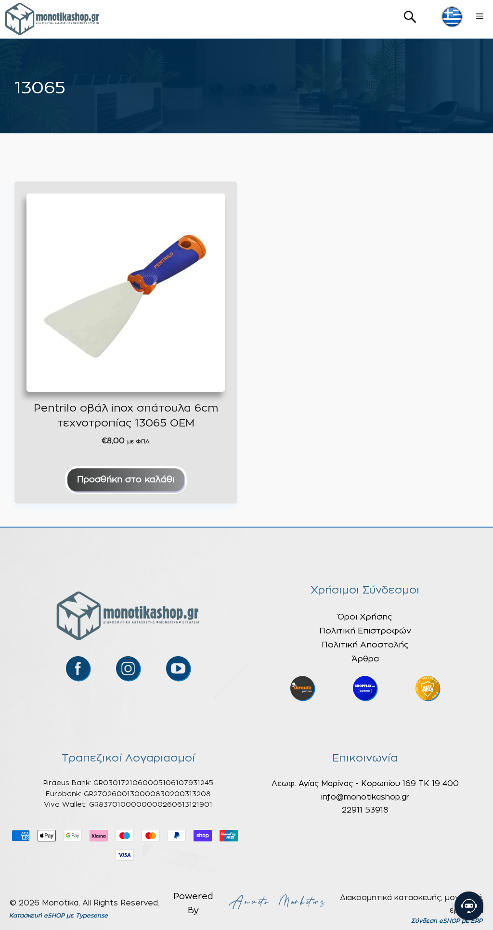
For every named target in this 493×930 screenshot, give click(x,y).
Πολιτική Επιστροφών (365, 631)
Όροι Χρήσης (364, 617)
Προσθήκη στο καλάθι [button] (126, 480)
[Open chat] (468, 905)
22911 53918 (365, 810)
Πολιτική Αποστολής (365, 645)
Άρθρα (365, 659)
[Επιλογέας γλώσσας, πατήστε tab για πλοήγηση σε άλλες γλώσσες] (452, 16)
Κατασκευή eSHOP (37, 915)
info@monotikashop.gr (365, 797)
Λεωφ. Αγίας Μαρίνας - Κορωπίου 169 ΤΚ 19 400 (365, 784)
